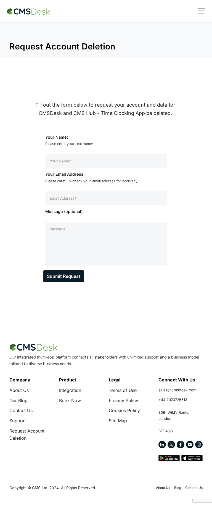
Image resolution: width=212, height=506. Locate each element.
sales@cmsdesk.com (177, 390)
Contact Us (21, 410)
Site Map (118, 420)
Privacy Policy (123, 400)
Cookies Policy (124, 410)
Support (17, 420)
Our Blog (18, 400)
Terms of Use (123, 390)
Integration (70, 390)
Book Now (70, 400)
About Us (19, 390)
